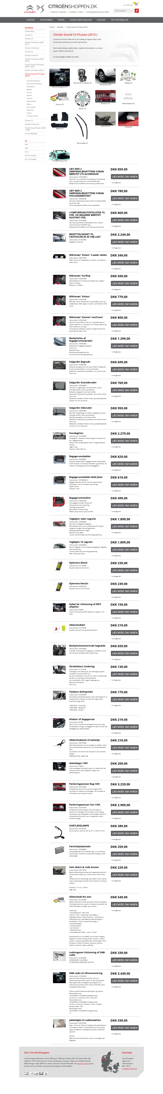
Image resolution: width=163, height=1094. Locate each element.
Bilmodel (29, 28)
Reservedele (31, 107)
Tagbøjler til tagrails (81, 541)
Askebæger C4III (78, 763)
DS (26, 141)
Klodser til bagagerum (82, 719)
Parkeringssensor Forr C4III (84, 804)
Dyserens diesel (78, 562)
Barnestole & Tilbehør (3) (82, 83)
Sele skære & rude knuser (84, 867)
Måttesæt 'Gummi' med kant (86, 317)
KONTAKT (101, 19)
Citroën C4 (29, 52)
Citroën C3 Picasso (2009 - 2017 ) (34, 43)
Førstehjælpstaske (80, 846)
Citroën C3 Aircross (32, 48)
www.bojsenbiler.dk (83, 1063)
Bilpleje (29, 89)
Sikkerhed (30, 110)
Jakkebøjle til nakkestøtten (85, 1020)
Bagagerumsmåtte (80, 497)
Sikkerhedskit (77, 624)
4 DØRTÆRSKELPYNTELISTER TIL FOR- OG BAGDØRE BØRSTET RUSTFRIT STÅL (87, 215)
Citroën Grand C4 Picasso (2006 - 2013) (34, 66)
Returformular (119, 19)
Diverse (29, 92)
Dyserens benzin (78, 583)
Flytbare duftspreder (81, 691)
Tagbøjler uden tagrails (82, 518)
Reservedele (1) (82, 143)
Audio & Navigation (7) (60, 87)
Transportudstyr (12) (59, 161)
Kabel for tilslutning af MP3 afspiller (85, 605)
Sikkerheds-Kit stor (80, 896)
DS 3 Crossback (30, 155)
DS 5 (26, 152)
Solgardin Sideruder (80, 407)
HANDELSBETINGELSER (81, 19)
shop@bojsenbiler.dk (129, 1069)
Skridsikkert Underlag (81, 666)
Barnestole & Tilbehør (34, 84)
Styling (29, 113)
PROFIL (61, 19)
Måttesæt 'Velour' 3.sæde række (88, 254)
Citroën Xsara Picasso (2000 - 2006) (35, 129)
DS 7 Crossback (30, 159)
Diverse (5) (60, 104)
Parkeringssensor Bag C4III (84, 783)
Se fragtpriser (116, 183)
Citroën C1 (29, 35)
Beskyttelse (31, 87)
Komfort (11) (105, 103)
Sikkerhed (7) (105, 126)
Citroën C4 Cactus (31, 55)
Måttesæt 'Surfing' (80, 275)
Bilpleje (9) (128, 83)
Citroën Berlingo (31, 133)
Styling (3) (128, 127)
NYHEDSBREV (46, 19)
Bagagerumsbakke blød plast (86, 477)
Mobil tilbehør (31, 101)
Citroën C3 (29, 39)
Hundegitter (76, 433)
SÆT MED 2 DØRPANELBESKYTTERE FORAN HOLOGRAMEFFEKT (86, 193)
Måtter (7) (59, 128)
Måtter (29, 104)
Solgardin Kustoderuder (83, 382)
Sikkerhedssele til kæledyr (84, 739)
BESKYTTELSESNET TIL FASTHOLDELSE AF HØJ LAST (85, 235)
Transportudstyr (32, 116)
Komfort (29, 98)
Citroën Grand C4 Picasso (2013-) (35, 75)
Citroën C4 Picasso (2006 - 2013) (34, 60)
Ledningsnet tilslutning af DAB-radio (87, 953)
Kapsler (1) (82, 108)
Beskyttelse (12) (105, 84)
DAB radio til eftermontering (85, 973)
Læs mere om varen (125, 176)
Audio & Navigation (33, 81)
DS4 (26, 148)
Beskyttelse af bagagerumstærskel (80, 339)
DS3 (26, 144)
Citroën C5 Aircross (32, 124)
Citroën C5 (29, 120)
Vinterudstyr (30, 31)
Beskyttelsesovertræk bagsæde (87, 645)
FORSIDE (31, 19)
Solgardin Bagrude (79, 361)
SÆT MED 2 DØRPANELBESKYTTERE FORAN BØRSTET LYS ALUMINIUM (86, 171)
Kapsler (29, 95)
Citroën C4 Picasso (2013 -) (35, 70)
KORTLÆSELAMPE (79, 825)
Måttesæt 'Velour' (79, 296)
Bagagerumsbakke (80, 456)
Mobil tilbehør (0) (128, 103)
